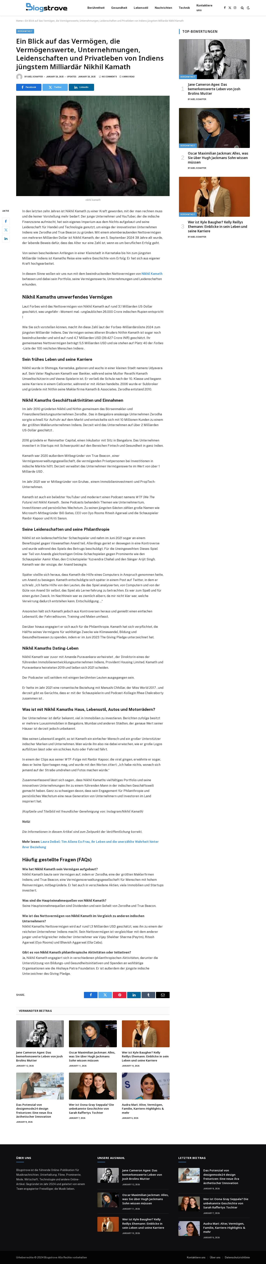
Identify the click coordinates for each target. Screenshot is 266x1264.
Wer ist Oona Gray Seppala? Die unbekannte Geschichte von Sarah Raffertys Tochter (91, 1109)
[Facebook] (6, 221)
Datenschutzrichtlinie (237, 1257)
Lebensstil (141, 8)
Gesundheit (119, 8)
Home (19, 20)
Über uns (215, 1257)
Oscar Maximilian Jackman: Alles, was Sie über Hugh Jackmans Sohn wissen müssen (92, 1056)
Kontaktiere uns (204, 8)
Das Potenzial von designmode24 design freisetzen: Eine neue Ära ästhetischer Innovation (34, 1110)
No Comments (109, 77)
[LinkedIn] (6, 238)
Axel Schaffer (35, 77)
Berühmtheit (96, 8)
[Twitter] (6, 230)
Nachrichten (163, 8)
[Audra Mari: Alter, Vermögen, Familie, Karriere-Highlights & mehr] (146, 1086)
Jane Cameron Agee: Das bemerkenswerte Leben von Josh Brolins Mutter (39, 1056)
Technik (184, 8)
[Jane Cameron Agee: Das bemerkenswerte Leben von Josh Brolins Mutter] (40, 1033)
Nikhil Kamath (152, 274)
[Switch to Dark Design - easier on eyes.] (248, 7)
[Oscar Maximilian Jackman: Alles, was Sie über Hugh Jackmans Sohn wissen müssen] (93, 1033)
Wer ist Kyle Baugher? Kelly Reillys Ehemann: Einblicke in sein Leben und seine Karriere (145, 1056)
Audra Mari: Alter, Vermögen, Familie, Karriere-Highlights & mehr (143, 1109)
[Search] (242, 8)
